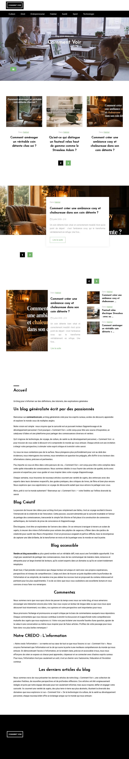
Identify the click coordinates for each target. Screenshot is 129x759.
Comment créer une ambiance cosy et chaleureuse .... (112, 298)
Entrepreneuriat (37, 14)
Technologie (88, 14)
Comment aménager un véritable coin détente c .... (112, 328)
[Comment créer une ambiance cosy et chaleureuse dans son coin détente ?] (64, 111)
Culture (12, 14)
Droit (23, 14)
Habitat (53, 14)
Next (68, 163)
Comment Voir (64, 42)
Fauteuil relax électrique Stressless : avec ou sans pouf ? (105, 141)
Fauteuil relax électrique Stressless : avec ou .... (112, 313)
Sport (75, 14)
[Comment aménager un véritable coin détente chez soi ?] (93, 328)
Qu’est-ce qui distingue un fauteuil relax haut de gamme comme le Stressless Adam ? (24, 144)
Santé (64, 14)
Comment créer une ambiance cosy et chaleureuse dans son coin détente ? (64, 144)
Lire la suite (58, 240)
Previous (60, 163)
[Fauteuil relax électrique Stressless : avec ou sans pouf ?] (105, 111)
